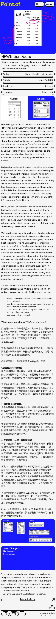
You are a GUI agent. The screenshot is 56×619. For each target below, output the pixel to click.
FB (14, 613)
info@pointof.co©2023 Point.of (47, 614)
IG (5, 613)
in (21, 613)
